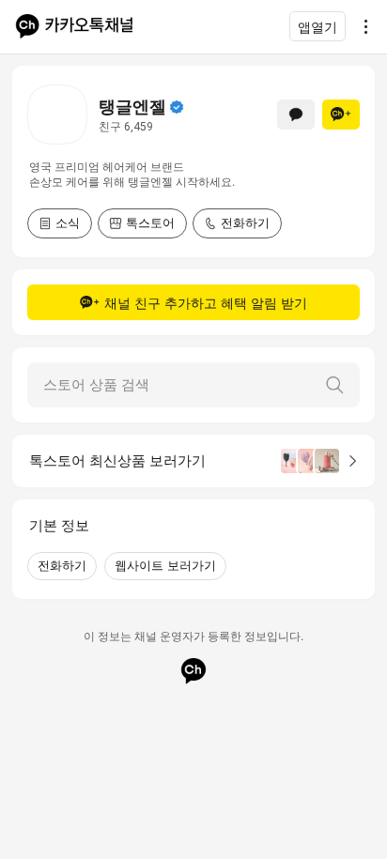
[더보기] (360, 26)
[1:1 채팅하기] (296, 115)
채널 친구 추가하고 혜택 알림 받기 (205, 303)
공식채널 (176, 107)
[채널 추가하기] (341, 115)
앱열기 (317, 27)
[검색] (334, 385)
